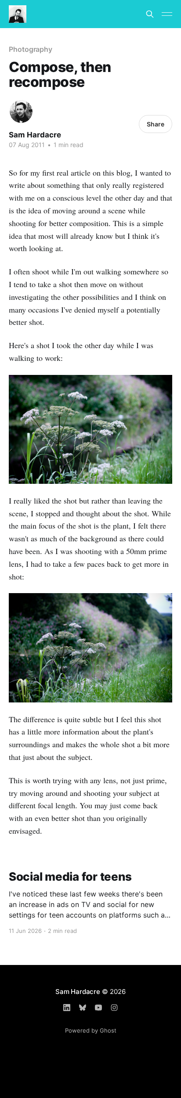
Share (155, 124)
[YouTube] (98, 1007)
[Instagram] (114, 1007)
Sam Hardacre (35, 134)
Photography (30, 49)
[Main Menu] (167, 14)
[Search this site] (150, 14)
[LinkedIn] (66, 1007)
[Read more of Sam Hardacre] (21, 111)
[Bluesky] (82, 1007)
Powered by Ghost (90, 1030)
